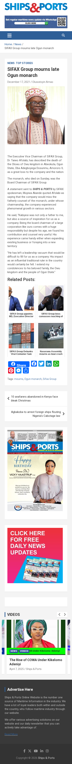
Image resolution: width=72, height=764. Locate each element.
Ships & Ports (34, 669)
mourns (18, 378)
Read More (11, 734)
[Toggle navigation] (9, 35)
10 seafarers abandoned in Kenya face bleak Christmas (34, 398)
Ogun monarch (33, 378)
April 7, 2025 (16, 669)
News (11, 63)
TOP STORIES (24, 63)
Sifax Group (49, 378)
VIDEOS (13, 614)
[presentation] (59, 614)
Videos (24, 651)
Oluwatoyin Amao (42, 81)
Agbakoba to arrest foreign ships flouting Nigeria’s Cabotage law (36, 414)
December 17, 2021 (18, 81)
